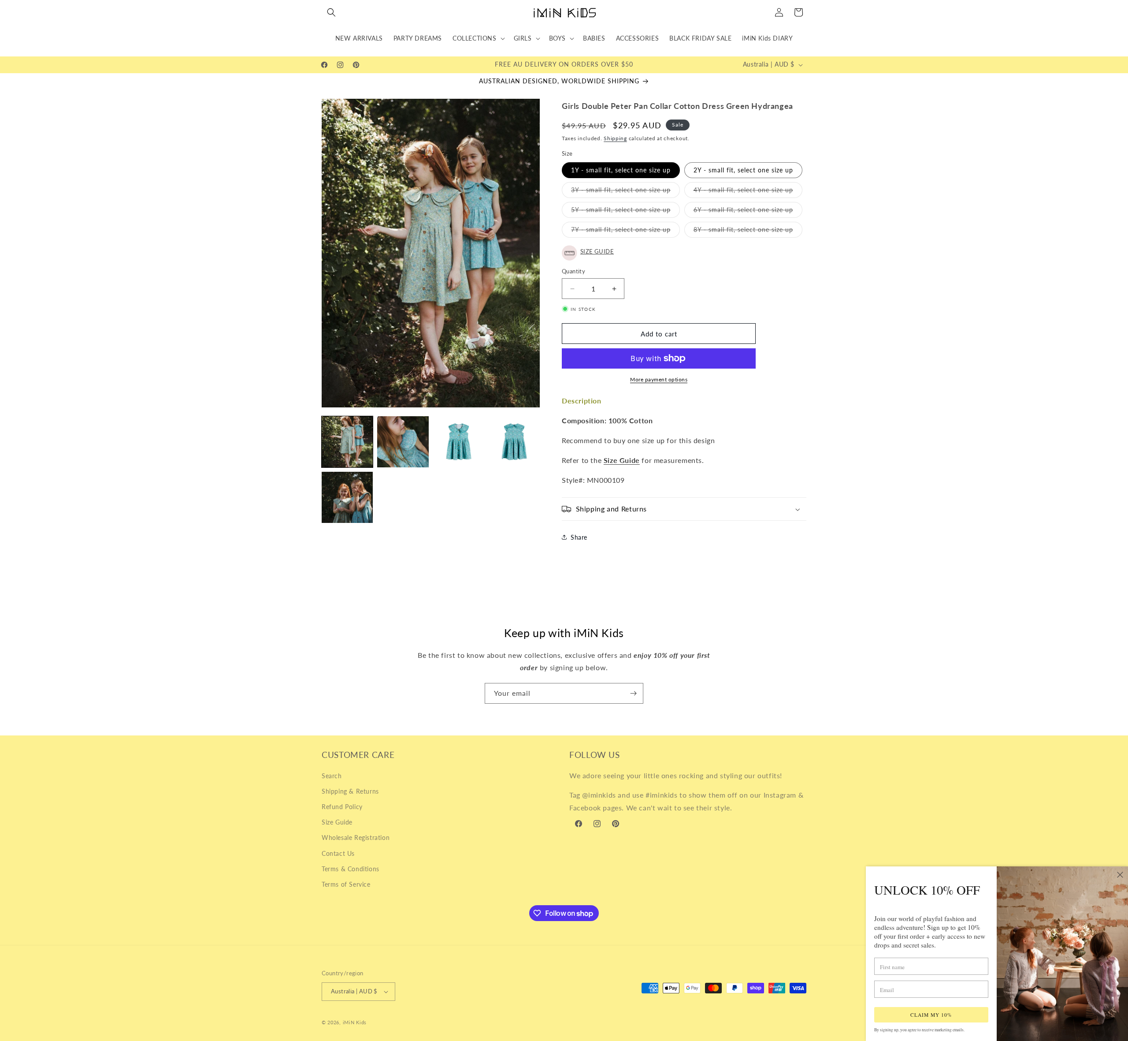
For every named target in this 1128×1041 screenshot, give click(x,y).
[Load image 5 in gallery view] (347, 497)
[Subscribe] (633, 693)
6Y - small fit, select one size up (748, 211)
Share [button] (579, 537)
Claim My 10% (931, 1014)
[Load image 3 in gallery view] (458, 441)
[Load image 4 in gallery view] (514, 441)
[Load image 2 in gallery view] (402, 441)
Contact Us (338, 853)
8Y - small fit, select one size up (748, 231)
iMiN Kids (355, 1022)
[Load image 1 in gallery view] (347, 441)
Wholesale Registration (356, 837)
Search (332, 776)
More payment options (658, 379)
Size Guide (337, 822)
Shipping (615, 138)
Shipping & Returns (350, 791)
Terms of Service (346, 884)
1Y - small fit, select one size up (621, 170)
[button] (331, 12)
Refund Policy (342, 806)
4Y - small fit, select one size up (748, 192)
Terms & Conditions (350, 869)
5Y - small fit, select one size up (625, 211)
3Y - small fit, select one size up (625, 192)
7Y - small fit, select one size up (625, 231)
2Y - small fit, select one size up (743, 170)
